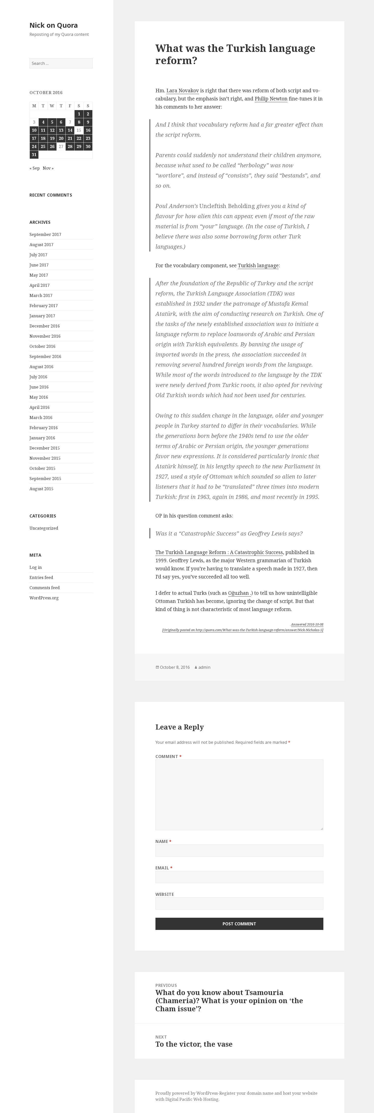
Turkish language (258, 265)
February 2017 (44, 305)
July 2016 (38, 377)
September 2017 (45, 234)
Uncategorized (44, 528)
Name (163, 841)
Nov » (48, 168)
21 (70, 138)
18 (43, 138)
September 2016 (45, 356)
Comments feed (45, 587)
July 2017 (38, 255)
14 (70, 130)
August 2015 (41, 489)
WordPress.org (44, 598)
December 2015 (45, 448)
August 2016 (41, 366)
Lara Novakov (182, 90)
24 (34, 146)
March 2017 (41, 295)
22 (79, 138)
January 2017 (42, 316)
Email (163, 868)
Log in (36, 567)
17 (34, 138)
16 (88, 130)
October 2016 (42, 346)
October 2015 (42, 468)
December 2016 (45, 326)
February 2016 (44, 428)
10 (34, 130)
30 (88, 146)
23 (88, 138)
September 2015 (45, 478)
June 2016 (39, 387)
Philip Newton (271, 98)
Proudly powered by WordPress (186, 1093)
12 (52, 130)
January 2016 (42, 438)
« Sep (35, 168)
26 (52, 146)
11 (43, 130)
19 (52, 138)
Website (164, 894)
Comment (168, 756)
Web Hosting (206, 1099)
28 (70, 146)
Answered (307, 624)
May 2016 (39, 397)
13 (61, 130)
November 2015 (45, 458)
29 (79, 146)
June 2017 (39, 265)
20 (61, 138)
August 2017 (41, 244)
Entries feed (41, 577)
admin (204, 667)
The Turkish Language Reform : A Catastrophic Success (219, 552)
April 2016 (40, 407)
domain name (260, 1093)
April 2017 (40, 285)
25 (43, 146)
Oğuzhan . (239, 593)
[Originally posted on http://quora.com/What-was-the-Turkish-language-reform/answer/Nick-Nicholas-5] (242, 630)
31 (34, 154)
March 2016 (41, 417)
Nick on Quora (54, 25)
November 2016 (45, 336)
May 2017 (39, 275)
